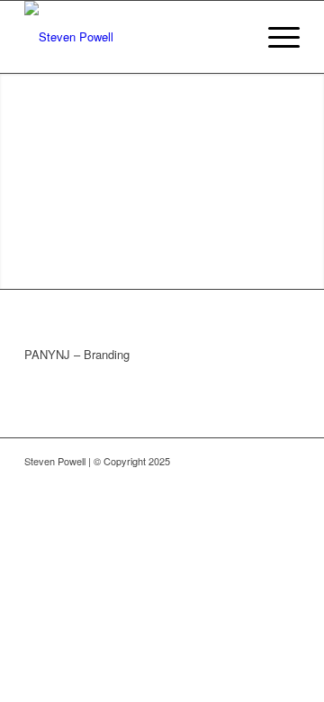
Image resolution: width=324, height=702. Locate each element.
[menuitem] (275, 37)
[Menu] (275, 37)
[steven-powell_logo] (134, 37)
